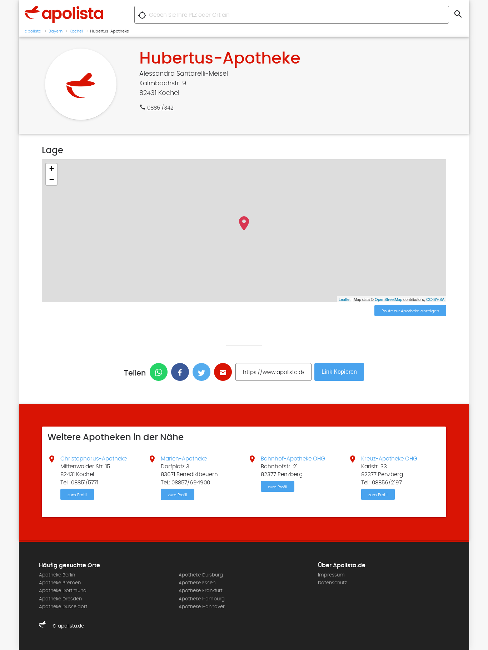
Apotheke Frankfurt (201, 590)
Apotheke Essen (197, 582)
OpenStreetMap (388, 299)
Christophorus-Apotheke (93, 459)
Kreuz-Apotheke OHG (389, 459)
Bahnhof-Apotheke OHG (293, 459)
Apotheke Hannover (202, 606)
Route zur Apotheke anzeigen (410, 311)
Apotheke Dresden (60, 598)
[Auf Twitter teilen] (203, 372)
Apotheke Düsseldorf (63, 606)
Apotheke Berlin (57, 575)
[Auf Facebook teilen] (182, 372)
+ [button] (51, 168)
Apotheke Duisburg (201, 575)
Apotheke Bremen (60, 582)
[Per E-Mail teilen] (224, 372)
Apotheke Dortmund (62, 590)
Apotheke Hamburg (202, 598)
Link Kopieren (339, 372)
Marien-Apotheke (184, 459)
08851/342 (160, 108)
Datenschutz (332, 582)
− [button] (51, 179)
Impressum (331, 575)
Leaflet (344, 299)
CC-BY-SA (435, 299)
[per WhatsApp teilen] (160, 372)
